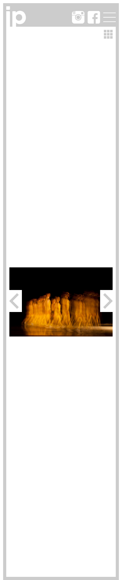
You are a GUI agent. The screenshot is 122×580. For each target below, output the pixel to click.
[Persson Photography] (17, 24)
